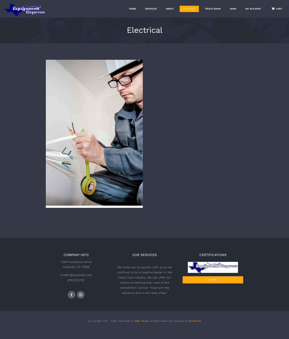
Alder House (141, 321)
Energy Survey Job (94, 130)
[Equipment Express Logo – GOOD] (213, 263)
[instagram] (80, 295)
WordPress (195, 321)
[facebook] (71, 295)
